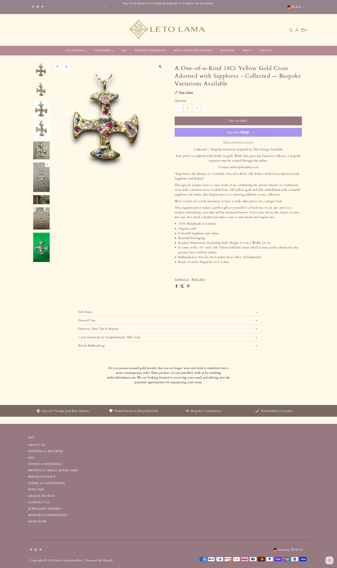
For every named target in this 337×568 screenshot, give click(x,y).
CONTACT (265, 50)
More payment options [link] (238, 142)
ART (124, 50)
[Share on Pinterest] (188, 287)
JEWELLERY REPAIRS (44, 509)
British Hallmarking (91, 346)
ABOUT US (36, 445)
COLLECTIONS (74, 50)
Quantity (181, 101)
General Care (87, 320)
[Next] (232, 7)
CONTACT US (39, 502)
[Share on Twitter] (182, 287)
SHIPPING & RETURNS (45, 451)
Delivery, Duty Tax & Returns (98, 329)
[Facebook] (33, 7)
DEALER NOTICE (41, 496)
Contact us (182, 279)
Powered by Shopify (99, 560)
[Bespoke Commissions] (187, 411)
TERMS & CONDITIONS (46, 483)
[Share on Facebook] (177, 287)
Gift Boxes (85, 312)
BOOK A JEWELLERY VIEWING (193, 50)
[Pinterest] (42, 7)
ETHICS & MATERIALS (45, 464)
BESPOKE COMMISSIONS (150, 50)
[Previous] (105, 7)
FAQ (31, 458)
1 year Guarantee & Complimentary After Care (109, 337)
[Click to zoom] (160, 67)
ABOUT (246, 50)
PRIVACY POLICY (42, 477)
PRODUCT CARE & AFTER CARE (53, 470)
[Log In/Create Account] (296, 30)
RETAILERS (227, 50)
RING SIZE (36, 489)
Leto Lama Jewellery (69, 560)
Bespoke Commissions (206, 411)
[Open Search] (291, 30)
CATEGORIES (102, 50)
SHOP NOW (37, 521)
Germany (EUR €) (289, 550)
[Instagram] (38, 7)
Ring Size (198, 279)
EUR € (296, 7)
